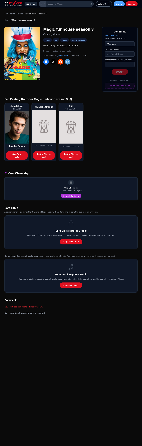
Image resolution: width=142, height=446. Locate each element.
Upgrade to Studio (71, 196)
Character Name (112, 49)
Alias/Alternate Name (118, 60)
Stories (20, 14)
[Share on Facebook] (46, 62)
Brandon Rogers (17, 146)
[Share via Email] (67, 62)
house (64, 40)
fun (56, 40)
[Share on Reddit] (60, 62)
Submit (120, 72)
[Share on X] (53, 62)
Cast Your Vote (16, 155)
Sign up (131, 4)
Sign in (119, 4)
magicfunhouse (78, 40)
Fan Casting (9, 14)
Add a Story (103, 4)
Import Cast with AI (121, 86)
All (41, 4)
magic (47, 40)
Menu (32, 4)
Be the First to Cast (44, 155)
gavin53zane (62, 55)
